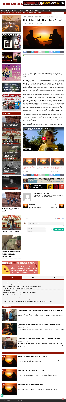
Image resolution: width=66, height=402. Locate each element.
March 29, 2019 (28, 23)
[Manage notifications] (63, 399)
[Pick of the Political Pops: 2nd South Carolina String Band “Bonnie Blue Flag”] (57, 161)
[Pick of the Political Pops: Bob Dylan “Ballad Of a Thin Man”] (43, 161)
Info (49, 10)
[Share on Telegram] (55, 52)
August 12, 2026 (22, 341)
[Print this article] (43, 52)
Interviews (21, 10)
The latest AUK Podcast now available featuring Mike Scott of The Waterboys (19, 292)
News (2, 10)
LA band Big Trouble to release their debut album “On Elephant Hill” (11, 170)
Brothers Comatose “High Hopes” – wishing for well (14, 294)
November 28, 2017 (23, 358)
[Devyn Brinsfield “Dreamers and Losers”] (11, 182)
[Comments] (53, 277)
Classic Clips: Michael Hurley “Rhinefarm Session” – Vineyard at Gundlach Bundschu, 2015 (11, 154)
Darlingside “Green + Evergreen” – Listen (31, 370)
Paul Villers (34, 23)
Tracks (31, 10)
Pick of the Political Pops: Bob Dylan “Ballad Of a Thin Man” (43, 166)
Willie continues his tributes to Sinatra (30, 384)
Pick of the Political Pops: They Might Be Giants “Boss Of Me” (29, 167)
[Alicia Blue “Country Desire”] (11, 138)
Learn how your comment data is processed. (49, 234)
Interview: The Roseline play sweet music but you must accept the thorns (39, 339)
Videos (26, 10)
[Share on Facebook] (25, 52)
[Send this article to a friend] (40, 52)
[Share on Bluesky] (58, 52)
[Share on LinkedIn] (32, 52)
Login (63, 218)
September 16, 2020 (23, 372)
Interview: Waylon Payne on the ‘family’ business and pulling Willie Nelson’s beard (39, 325)
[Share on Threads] (62, 52)
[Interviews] (9, 315)
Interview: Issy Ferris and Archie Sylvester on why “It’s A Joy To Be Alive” (41, 310)
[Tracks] (9, 375)
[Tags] (32, 277)
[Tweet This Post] (29, 52)
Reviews (7, 10)
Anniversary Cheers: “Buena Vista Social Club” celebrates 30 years (17, 299)
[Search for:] (57, 12)
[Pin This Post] (36, 52)
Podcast (44, 10)
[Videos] (9, 361)
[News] (9, 389)
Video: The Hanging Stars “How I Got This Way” (33, 356)
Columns (37, 10)
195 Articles (46, 193)
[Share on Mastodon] (51, 52)
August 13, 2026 (22, 327)
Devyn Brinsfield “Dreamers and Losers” (11, 185)
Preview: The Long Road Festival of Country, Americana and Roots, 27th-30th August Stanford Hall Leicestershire (27, 301)
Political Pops (41, 23)
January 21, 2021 (22, 386)
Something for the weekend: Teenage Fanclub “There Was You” (11, 125)
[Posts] (12, 277)
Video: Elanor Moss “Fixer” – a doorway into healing (14, 297)
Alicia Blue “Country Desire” (11, 141)
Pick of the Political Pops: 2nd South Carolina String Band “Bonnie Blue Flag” (57, 167)
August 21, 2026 (10, 128)
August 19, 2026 (22, 312)
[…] (18, 316)
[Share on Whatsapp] (47, 52)
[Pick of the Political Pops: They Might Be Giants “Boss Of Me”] (29, 161)
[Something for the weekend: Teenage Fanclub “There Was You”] (11, 199)
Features (14, 10)
